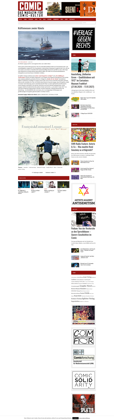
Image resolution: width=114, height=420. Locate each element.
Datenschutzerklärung (84, 418)
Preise (90, 293)
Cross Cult (81, 281)
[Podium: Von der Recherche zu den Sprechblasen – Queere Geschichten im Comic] (83, 225)
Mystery (85, 290)
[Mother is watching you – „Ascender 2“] (50, 187)
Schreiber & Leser (90, 296)
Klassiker (83, 289)
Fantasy (85, 283)
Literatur (73, 291)
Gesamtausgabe (75, 286)
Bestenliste (72, 19)
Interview (31, 19)
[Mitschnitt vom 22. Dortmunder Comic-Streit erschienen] (75, 266)
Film (40, 19)
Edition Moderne (75, 283)
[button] (70, 9)
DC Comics (86, 281)
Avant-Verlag (87, 277)
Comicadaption (80, 279)
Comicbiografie (87, 279)
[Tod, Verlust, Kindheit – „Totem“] (63, 187)
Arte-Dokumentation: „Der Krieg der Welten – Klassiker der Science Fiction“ (87, 250)
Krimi (87, 288)
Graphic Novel (49, 167)
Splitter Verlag (21, 169)
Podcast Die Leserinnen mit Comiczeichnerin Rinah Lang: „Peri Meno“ (87, 177)
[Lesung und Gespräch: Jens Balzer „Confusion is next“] (75, 259)
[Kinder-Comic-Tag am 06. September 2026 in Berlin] (75, 100)
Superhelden (75, 301)
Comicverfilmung (75, 281)
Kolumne (49, 19)
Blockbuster (94, 277)
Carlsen (73, 279)
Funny (93, 283)
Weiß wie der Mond (52, 79)
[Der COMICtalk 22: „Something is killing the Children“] (24, 187)
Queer (93, 293)
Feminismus (89, 283)
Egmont (80, 283)
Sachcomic (84, 296)
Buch (44, 19)
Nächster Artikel (50, 172)
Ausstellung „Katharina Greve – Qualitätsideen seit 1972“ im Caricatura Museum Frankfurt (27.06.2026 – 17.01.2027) (83, 80)
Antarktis (25, 167)
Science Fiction (76, 299)
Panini (82, 293)
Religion (72, 296)
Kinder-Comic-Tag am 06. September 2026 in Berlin (88, 98)
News (36, 19)
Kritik (20, 19)
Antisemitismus (74, 277)
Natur (55, 167)
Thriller (81, 301)
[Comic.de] (30, 9)
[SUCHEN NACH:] (88, 22)
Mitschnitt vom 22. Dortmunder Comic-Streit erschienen (86, 264)
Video (62, 19)
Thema (25, 19)
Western (86, 301)
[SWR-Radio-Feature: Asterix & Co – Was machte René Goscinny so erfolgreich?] (83, 141)
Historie (93, 286)
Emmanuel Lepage (41, 167)
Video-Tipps (75, 209)
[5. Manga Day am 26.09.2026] (75, 116)
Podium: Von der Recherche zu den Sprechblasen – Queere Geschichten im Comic (83, 233)
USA (84, 301)
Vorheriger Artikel (38, 172)
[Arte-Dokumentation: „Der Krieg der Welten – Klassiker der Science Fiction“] (75, 252)
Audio (66, 19)
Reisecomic (59, 167)
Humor (78, 289)
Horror (73, 289)
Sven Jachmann (23, 61)
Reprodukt (77, 296)
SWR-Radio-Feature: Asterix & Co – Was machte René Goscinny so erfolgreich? (83, 147)
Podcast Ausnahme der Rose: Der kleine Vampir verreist (87, 161)
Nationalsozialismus (75, 293)
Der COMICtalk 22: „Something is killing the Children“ (23, 192)
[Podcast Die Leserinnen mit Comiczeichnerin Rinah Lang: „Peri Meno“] (75, 178)
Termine (74, 55)
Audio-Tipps (75, 124)
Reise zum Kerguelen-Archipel (43, 76)
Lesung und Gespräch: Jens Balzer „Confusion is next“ (87, 256)
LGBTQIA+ (90, 288)
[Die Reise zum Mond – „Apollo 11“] (37, 187)
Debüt (89, 281)
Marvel (81, 291)
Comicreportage (32, 167)
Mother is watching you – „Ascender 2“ (49, 191)
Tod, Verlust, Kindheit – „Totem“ (62, 191)
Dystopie (92, 281)
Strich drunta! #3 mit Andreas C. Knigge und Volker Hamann (87, 169)
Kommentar (56, 19)
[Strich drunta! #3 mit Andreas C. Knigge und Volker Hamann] (75, 171)
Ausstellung (80, 277)
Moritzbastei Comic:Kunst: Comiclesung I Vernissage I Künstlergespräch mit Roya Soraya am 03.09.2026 (87, 107)
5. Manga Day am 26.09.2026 (86, 113)
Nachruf (88, 290)
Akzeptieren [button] (75, 418)
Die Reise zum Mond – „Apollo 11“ (35, 191)
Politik (87, 293)
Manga (78, 291)
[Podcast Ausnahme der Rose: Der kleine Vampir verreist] (75, 164)
